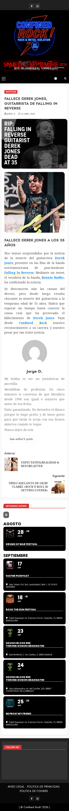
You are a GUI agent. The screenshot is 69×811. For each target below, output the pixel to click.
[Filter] (6, 515)
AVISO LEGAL (16, 787)
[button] (4, 78)
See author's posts (21, 439)
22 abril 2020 (28, 114)
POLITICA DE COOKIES (34, 791)
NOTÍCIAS (11, 91)
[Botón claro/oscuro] (57, 78)
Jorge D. (11, 114)
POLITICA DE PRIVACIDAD (43, 787)
